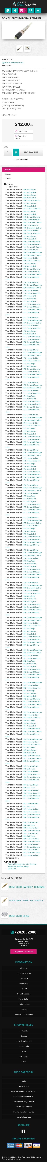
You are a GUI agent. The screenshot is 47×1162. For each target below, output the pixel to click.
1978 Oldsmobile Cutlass (32, 555)
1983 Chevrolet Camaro (31, 699)
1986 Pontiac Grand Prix (31, 793)
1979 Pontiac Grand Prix (31, 593)
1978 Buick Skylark (29, 534)
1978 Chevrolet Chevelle (31, 539)
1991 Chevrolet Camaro (31, 847)
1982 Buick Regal (29, 661)
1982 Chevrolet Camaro (31, 669)
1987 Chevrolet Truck (30, 804)
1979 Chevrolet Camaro (31, 569)
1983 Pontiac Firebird (30, 715)
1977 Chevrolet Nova (30, 517)
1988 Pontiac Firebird (30, 828)
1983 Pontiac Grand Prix (31, 718)
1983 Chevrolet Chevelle (31, 702)
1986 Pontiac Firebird (30, 790)
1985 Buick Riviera (29, 750)
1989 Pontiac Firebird (30, 839)
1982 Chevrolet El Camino (32, 675)
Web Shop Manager (15, 1159)
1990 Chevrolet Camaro (31, 841)
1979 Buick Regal (29, 561)
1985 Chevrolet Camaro (31, 755)
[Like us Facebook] (22, 1131)
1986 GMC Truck (29, 788)
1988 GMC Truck (29, 825)
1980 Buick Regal (29, 596)
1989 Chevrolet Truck (30, 833)
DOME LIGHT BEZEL (19, 915)
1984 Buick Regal (29, 720)
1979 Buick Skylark (29, 566)
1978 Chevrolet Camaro (31, 537)
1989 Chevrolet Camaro (31, 831)
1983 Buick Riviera (29, 693)
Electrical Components (16, 864)
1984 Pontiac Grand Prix (31, 745)
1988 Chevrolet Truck (30, 822)
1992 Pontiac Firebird (30, 855)
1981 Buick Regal (29, 628)
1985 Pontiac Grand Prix (31, 774)
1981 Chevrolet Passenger (32, 650)
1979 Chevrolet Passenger (32, 585)
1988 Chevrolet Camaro (31, 814)
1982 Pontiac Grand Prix (31, 688)
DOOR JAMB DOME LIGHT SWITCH (26, 900)
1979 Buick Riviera (29, 564)
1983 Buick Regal (29, 691)
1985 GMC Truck (29, 769)
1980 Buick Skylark (29, 601)
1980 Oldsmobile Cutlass (32, 620)
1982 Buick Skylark (29, 666)
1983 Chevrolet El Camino (32, 704)
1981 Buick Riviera (29, 631)
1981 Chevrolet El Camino (32, 642)
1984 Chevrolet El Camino (32, 731)
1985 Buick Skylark (29, 753)
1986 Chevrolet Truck (30, 785)
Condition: (10, 858)
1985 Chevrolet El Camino (32, 758)
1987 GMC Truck (29, 806)
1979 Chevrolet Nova (30, 582)
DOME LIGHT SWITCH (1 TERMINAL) (27, 887)
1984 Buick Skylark (29, 726)
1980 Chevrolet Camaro (31, 604)
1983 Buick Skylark (29, 696)
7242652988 (25, 932)
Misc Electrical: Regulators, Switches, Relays (22, 865)
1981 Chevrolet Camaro (31, 637)
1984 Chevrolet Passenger (32, 739)
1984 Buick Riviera (29, 723)
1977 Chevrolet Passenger (32, 520)
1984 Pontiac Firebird (30, 742)
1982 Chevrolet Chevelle (31, 672)
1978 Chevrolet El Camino (32, 542)
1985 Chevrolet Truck (30, 766)
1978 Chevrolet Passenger (32, 553)
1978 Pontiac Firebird (30, 558)
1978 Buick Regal (29, 528)
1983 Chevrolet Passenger (32, 712)
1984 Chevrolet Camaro (31, 729)
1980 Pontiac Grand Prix (31, 626)
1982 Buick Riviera (29, 664)
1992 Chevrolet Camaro (31, 852)
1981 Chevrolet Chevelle (31, 639)
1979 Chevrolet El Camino (32, 575)
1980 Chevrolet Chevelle (31, 607)
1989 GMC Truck (29, 836)
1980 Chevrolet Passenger (32, 618)
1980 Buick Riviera (29, 599)
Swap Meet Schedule (23, 951)
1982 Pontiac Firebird (30, 685)
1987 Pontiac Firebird (30, 809)
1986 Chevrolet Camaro (31, 777)
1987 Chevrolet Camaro (31, 796)
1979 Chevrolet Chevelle (31, 572)
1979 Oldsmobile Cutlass (32, 588)
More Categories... (24, 1117)
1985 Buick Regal (29, 747)
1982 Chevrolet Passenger (32, 682)
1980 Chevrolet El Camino (32, 610)
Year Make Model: (13, 512)
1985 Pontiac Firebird (30, 771)
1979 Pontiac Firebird (30, 591)
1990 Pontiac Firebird (30, 844)
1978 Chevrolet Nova (30, 550)
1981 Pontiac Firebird (30, 655)
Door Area (12, 869)
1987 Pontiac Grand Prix (31, 812)
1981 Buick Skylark (29, 634)
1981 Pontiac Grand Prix (31, 658)
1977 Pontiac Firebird (30, 526)
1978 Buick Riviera (29, 531)
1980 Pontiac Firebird (30, 623)
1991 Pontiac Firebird (30, 850)
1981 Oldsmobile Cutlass (32, 653)
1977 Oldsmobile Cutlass (32, 523)
